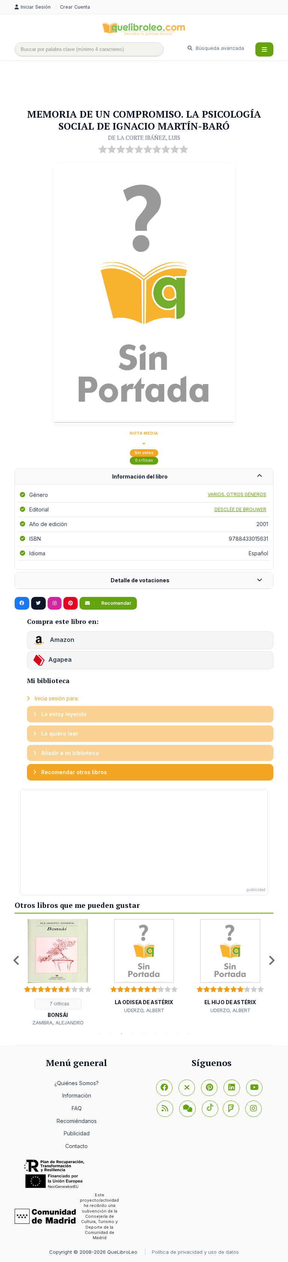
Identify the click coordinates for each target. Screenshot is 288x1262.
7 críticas (58, 1003)
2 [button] (110, 1034)
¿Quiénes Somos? (76, 1083)
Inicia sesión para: (56, 698)
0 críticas (144, 460)
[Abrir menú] (264, 49)
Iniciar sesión (36, 7)
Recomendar (115, 603)
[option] (58, 973)
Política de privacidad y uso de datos (195, 1252)
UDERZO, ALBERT (144, 1010)
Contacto (76, 1146)
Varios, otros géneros (237, 494)
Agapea (60, 659)
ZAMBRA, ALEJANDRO (58, 1023)
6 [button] (155, 1034)
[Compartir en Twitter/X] (38, 603)
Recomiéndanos (77, 1121)
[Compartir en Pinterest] (70, 603)
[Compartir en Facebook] (22, 603)
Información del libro (140, 476)
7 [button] (166, 1034)
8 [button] (178, 1034)
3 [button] (121, 1034)
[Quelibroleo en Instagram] (55, 603)
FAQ (77, 1108)
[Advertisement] (151, 85)
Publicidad (77, 1133)
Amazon (61, 639)
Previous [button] (16, 960)
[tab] (144, 477)
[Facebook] (164, 1088)
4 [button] (132, 1034)
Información (76, 1095)
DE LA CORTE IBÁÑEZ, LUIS (144, 137)
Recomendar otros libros (73, 772)
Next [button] (271, 960)
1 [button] (99, 1034)
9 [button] (189, 1034)
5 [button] (144, 1034)
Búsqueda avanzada (219, 48)
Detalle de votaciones (140, 580)
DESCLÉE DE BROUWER (240, 509)
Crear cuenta (75, 7)
